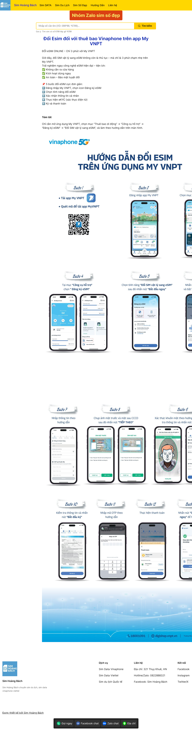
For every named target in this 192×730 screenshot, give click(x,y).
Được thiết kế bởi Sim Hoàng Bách (23, 712)
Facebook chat (90, 723)
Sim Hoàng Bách (25, 5)
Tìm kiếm (147, 26)
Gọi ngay (67, 723)
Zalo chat (113, 723)
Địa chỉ (131, 723)
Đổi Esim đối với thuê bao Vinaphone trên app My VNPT (96, 41)
